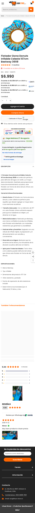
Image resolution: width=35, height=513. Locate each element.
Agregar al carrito (17, 106)
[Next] (32, 50)
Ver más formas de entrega (12, 153)
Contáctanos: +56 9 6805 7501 (16, 495)
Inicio (2, 16)
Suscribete (17, 459)
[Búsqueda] (31, 9)
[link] (17, 357)
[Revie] (29, 415)
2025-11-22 (5, 423)
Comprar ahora (17, 113)
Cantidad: (4, 97)
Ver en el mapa (9, 159)
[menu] (3, 3)
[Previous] (28, 50)
